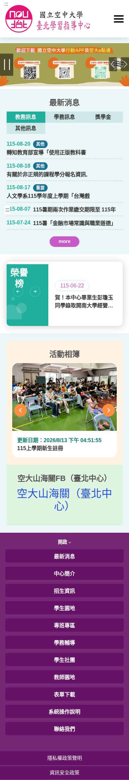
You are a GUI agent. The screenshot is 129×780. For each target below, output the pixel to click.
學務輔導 (64, 643)
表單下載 (64, 694)
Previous (113, 64)
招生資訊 (64, 591)
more (64, 241)
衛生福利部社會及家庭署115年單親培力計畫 (74, 252)
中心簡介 (64, 574)
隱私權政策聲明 (64, 758)
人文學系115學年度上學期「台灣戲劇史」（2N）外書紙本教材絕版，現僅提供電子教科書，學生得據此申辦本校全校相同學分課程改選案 (48, 196)
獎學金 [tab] (103, 117)
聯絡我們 (64, 729)
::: (6, 4)
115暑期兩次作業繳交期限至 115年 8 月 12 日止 (74, 209)
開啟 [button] (63, 542)
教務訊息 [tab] (25, 117)
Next (125, 64)
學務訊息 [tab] (64, 117)
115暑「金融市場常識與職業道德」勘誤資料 (74, 223)
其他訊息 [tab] (25, 128)
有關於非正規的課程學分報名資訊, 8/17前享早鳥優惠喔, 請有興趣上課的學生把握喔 (47, 174)
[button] (119, 19)
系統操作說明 (64, 712)
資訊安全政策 (64, 772)
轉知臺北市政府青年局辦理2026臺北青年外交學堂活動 (73, 252)
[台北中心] (64, 19)
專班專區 (64, 625)
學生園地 (64, 608)
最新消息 (64, 556)
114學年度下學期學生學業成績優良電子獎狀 (74, 252)
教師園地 (64, 677)
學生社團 (64, 660)
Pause (7, 65)
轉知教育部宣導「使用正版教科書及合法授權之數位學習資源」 (46, 152)
